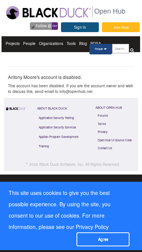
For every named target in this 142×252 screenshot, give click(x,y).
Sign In (80, 27)
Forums (103, 115)
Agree (103, 239)
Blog (83, 43)
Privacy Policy (92, 226)
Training (44, 146)
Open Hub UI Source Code (115, 140)
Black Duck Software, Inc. (61, 164)
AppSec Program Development (58, 137)
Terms (102, 124)
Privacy (103, 132)
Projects (13, 43)
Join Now (121, 27)
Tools (71, 43)
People (29, 43)
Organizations (51, 43)
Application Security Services (57, 127)
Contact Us (105, 148)
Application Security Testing (56, 118)
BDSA (96, 43)
